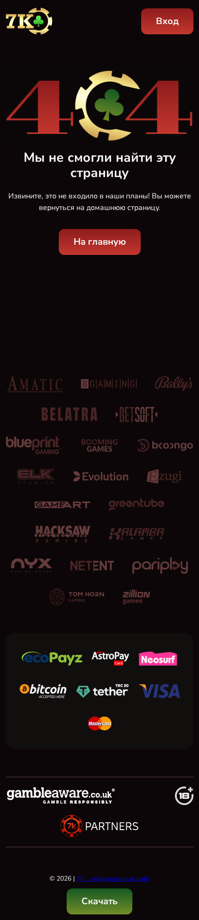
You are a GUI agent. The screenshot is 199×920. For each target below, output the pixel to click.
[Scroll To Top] (183, 865)
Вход (167, 21)
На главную (100, 241)
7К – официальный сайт (113, 878)
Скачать (99, 901)
